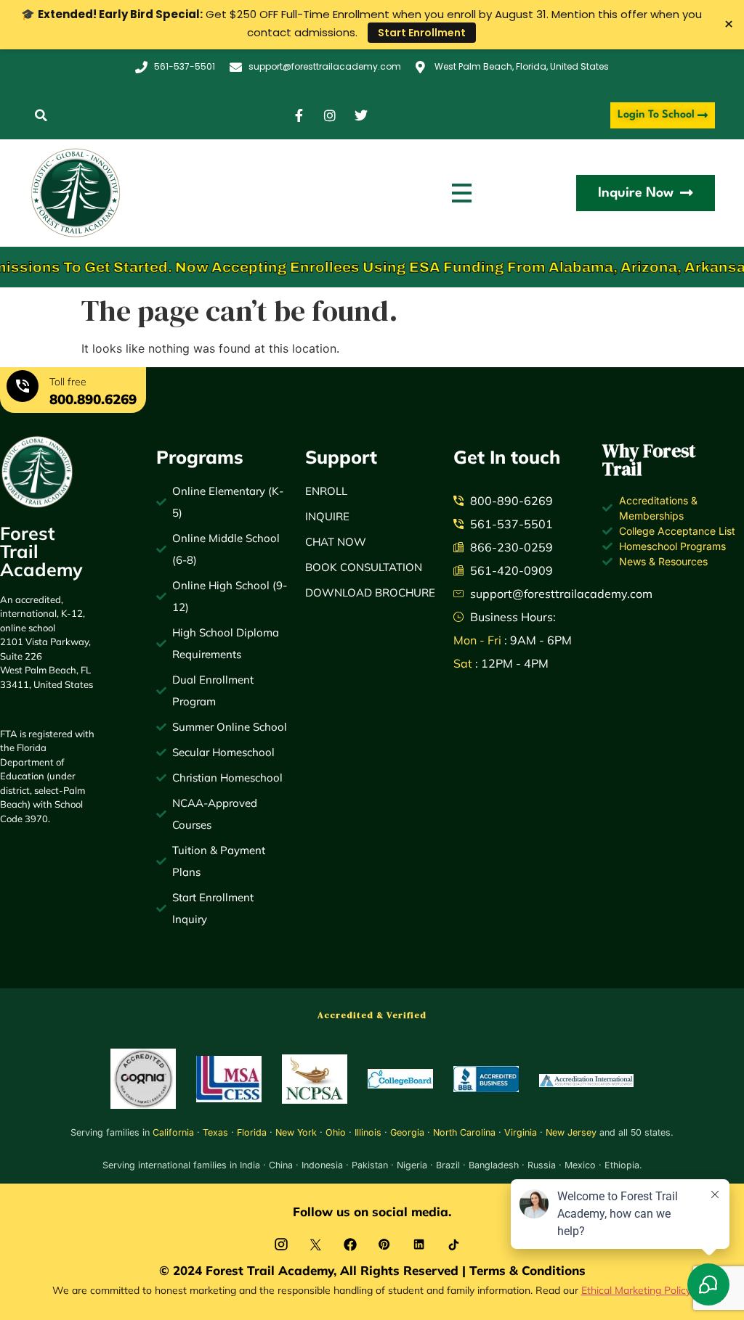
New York (296, 1132)
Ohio (336, 1132)
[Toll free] (23, 388)
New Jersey (571, 1132)
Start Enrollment (422, 32)
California (173, 1132)
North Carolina (464, 1132)
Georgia (407, 1132)
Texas (215, 1132)
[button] (41, 116)
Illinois (368, 1132)
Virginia (520, 1132)
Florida (252, 1132)
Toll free (67, 381)
